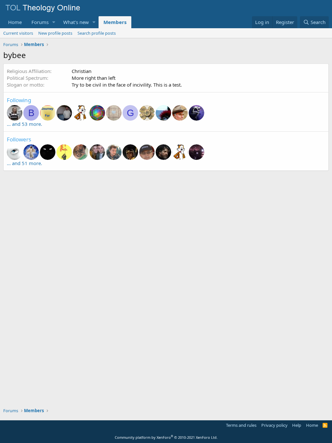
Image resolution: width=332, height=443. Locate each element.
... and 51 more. (24, 163)
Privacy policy (274, 425)
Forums (40, 22)
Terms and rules (241, 425)
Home (15, 22)
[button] (53, 22)
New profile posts (55, 33)
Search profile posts (96, 33)
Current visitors (18, 33)
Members (114, 22)
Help (296, 425)
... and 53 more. (24, 124)
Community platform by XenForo (166, 437)
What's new (76, 22)
